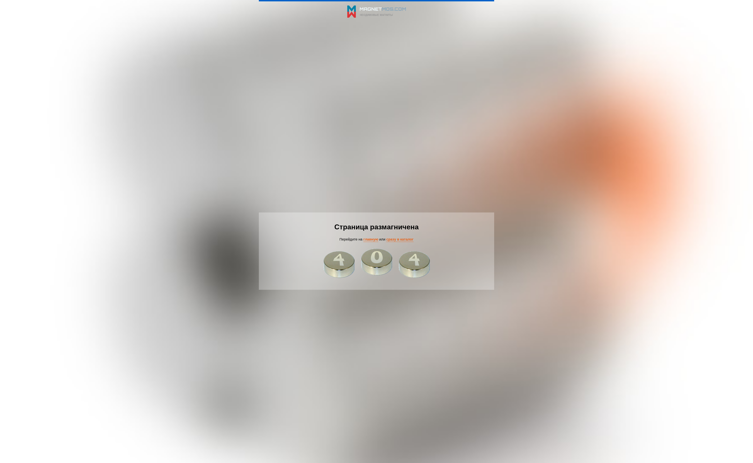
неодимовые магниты (376, 15)
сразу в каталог (400, 239)
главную (370, 239)
